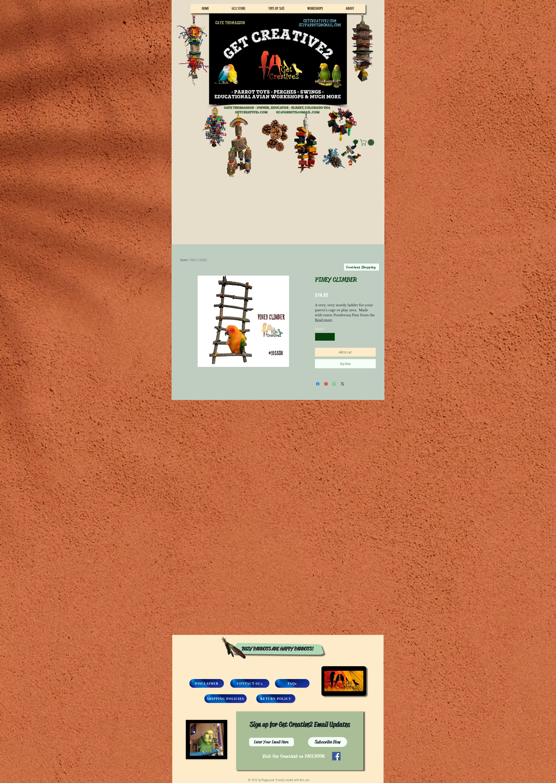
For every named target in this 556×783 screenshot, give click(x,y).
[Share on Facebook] (317, 383)
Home (183, 260)
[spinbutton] (325, 337)
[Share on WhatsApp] (334, 383)
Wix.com (304, 780)
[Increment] (331, 337)
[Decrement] (318, 337)
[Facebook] (336, 756)
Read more (323, 320)
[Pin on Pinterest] (326, 383)
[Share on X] (342, 383)
